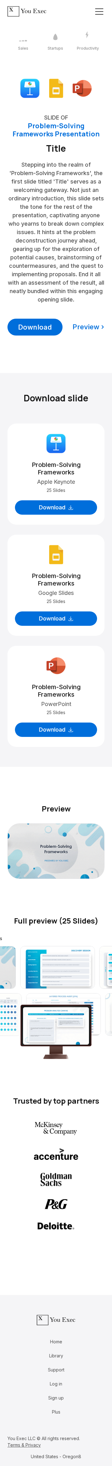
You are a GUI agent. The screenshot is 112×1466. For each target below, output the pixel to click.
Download (35, 327)
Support (56, 1369)
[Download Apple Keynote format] (30, 88)
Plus (56, 1412)
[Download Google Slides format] (56, 88)
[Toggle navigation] (99, 11)
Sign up (56, 1397)
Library (56, 1355)
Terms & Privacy (24, 1445)
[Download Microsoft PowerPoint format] (82, 88)
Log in (56, 1383)
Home (56, 1341)
